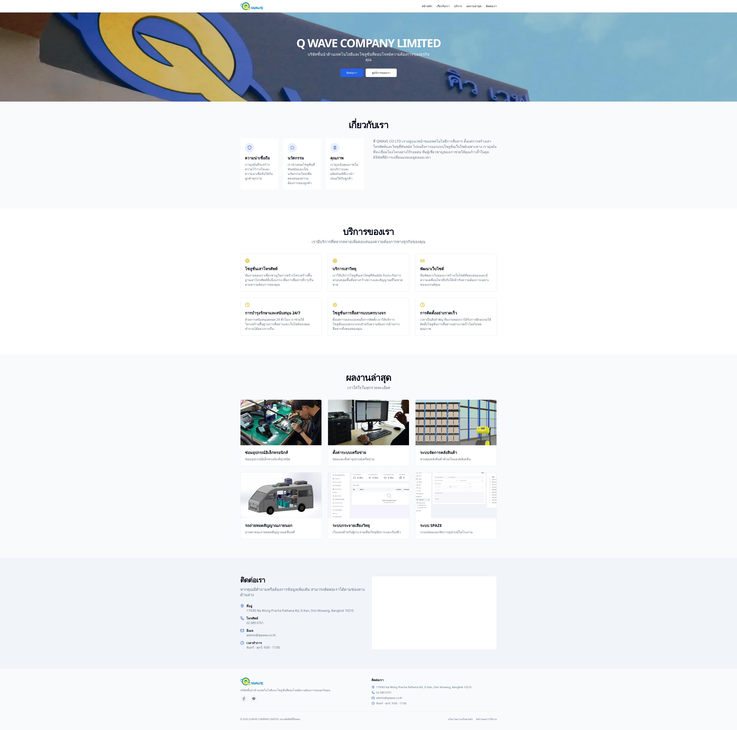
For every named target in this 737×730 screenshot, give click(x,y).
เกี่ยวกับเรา (443, 6)
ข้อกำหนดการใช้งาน (486, 719)
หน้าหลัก (427, 6)
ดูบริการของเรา (381, 72)
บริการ (458, 6)
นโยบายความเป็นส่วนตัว (460, 719)
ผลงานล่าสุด (474, 6)
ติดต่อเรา (491, 6)
